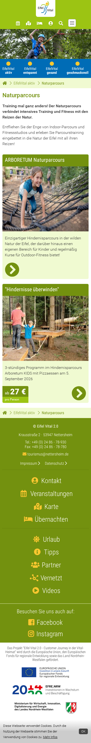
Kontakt (50, 481)
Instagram (49, 634)
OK (83, 731)
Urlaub (50, 539)
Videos (50, 591)
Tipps (50, 552)
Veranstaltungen (51, 494)
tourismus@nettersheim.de (47, 454)
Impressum (28, 463)
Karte (50, 507)
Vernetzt (50, 578)
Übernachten (50, 519)
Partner (50, 565)
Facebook (50, 622)
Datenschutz (54, 463)
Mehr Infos (50, 737)
